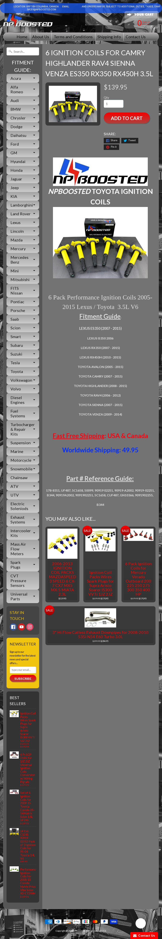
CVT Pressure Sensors (18, 580)
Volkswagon (21, 380)
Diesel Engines (17, 400)
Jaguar (16, 178)
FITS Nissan (16, 290)
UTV (14, 495)
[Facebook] (13, 626)
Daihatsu (18, 135)
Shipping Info (109, 36)
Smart (15, 336)
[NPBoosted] (28, 20)
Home (22, 36)
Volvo (15, 388)
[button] (141, 924)
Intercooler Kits (20, 533)
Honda (16, 170)
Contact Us (136, 36)
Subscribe (22, 678)
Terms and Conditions (73, 36)
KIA (13, 196)
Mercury (18, 248)
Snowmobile (21, 468)
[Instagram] (29, 626)
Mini (14, 270)
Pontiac (17, 301)
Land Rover (20, 213)
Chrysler (18, 117)
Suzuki (16, 354)
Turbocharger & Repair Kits (22, 429)
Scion (15, 327)
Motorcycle (20, 460)
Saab (14, 319)
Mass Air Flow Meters (18, 549)
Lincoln (17, 231)
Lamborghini (21, 205)
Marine (16, 451)
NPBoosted (79, 930)
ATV (14, 486)
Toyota (16, 371)
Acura (15, 78)
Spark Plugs (15, 564)
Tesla (15, 362)
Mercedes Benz (19, 259)
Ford (14, 144)
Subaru (16, 345)
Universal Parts (18, 596)
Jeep (14, 187)
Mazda (16, 239)
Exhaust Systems (17, 519)
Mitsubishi (20, 279)
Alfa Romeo (16, 89)
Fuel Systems (17, 413)
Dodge (16, 126)
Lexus (15, 222)
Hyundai (17, 161)
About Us (40, 36)
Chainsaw (18, 477)
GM (13, 152)
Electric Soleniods (19, 506)
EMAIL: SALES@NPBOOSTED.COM (48, 8)
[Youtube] (21, 626)
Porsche (17, 310)
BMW (15, 109)
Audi (14, 100)
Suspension (20, 442)
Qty (106, 97)
